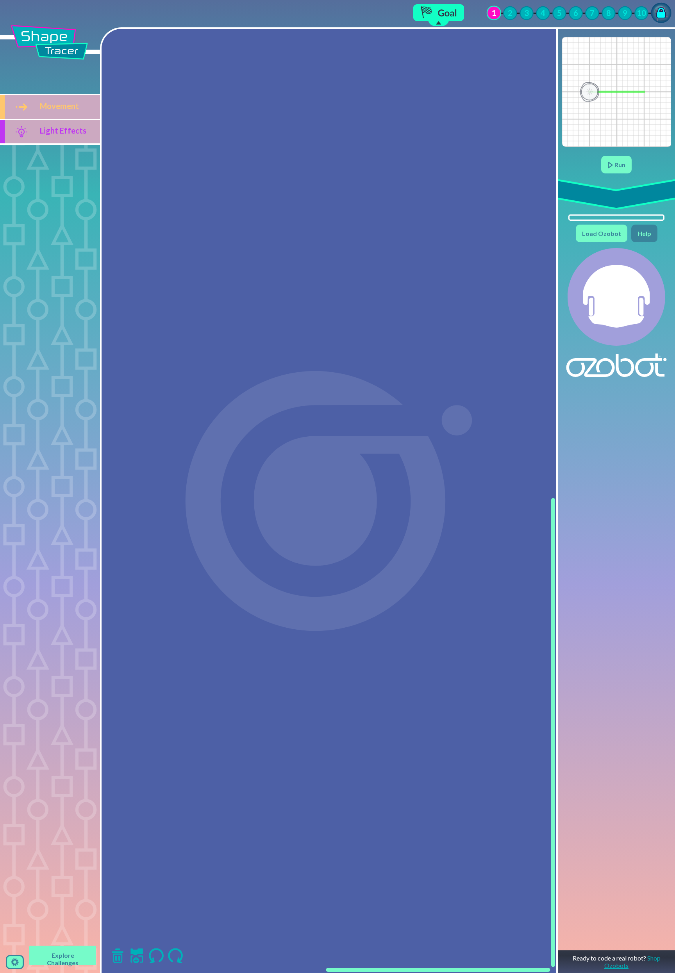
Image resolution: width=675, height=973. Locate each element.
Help (644, 233)
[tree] (50, 119)
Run (619, 164)
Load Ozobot (601, 233)
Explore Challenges (63, 958)
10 (641, 13)
